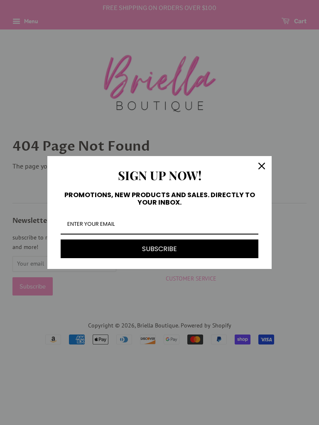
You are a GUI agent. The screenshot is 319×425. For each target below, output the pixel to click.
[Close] (262, 166)
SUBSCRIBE (159, 249)
